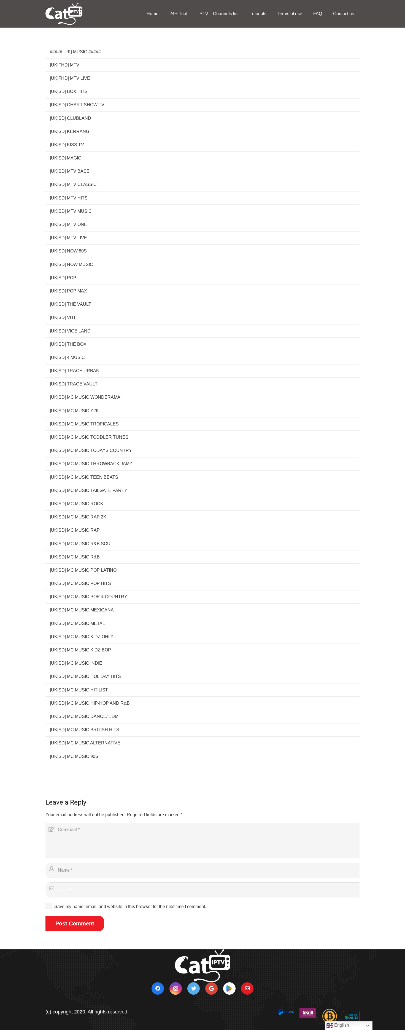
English (341, 1025)
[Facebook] (158, 988)
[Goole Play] (229, 988)
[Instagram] (175, 988)
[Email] (247, 988)
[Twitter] (193, 988)
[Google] (211, 988)
